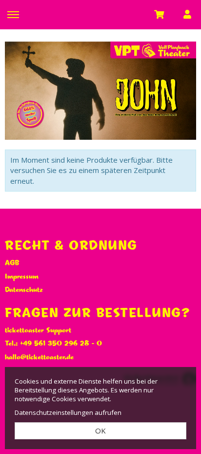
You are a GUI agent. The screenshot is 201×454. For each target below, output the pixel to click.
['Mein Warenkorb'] (160, 14)
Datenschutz (24, 289)
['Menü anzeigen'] (13, 14)
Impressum (22, 276)
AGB (12, 262)
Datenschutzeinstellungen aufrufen (68, 412)
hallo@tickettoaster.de (39, 357)
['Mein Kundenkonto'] (187, 14)
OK (100, 430)
